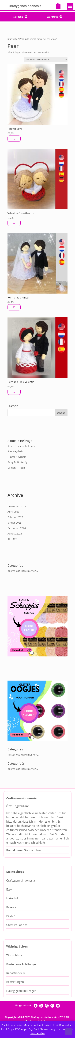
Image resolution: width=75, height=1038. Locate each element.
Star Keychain (16, 451)
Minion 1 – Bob (16, 467)
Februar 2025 (15, 517)
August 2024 (15, 533)
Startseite (12, 38)
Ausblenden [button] (38, 1033)
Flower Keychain (17, 456)
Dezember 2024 (17, 528)
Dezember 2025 (17, 506)
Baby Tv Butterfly (17, 462)
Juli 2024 (12, 538)
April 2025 (13, 511)
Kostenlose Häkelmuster (22, 571)
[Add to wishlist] (14, 139)
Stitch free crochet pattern (23, 446)
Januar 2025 (14, 522)
